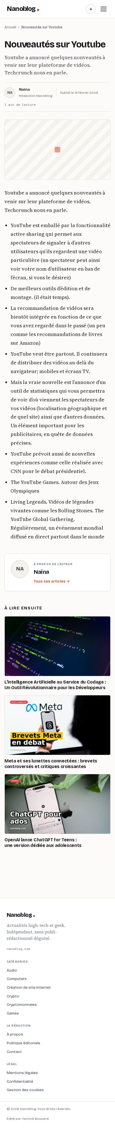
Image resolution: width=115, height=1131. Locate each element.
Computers (17, 978)
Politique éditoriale (23, 1043)
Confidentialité (20, 1081)
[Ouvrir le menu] (103, 9)
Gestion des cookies (25, 1089)
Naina (24, 89)
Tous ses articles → (52, 581)
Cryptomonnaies (22, 1004)
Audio (12, 970)
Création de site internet (29, 987)
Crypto (13, 996)
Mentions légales (22, 1072)
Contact (14, 1051)
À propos (15, 1034)
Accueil (10, 27)
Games (13, 1013)
